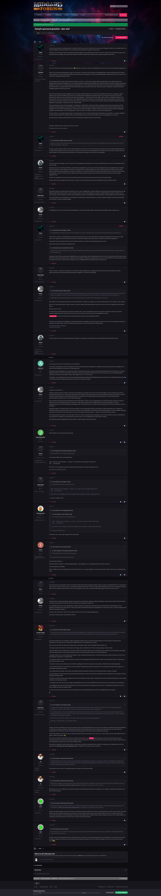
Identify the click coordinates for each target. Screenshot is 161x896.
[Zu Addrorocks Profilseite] (41, 363)
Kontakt (51, 886)
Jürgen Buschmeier (40, 437)
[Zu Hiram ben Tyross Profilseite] (41, 509)
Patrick (40, 167)
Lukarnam (40, 72)
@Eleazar (91, 738)
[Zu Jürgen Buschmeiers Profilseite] (41, 433)
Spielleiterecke (51, 33)
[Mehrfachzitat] (49, 61)
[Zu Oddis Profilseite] (41, 801)
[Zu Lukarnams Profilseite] (41, 68)
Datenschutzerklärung (44, 886)
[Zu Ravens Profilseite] (41, 584)
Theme (99, 886)
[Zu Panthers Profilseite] (41, 449)
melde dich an (81, 855)
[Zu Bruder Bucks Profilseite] (41, 191)
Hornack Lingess (41, 632)
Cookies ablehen (110, 892)
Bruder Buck (41, 195)
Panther (41, 453)
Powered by (122, 886)
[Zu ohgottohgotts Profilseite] (41, 270)
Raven (40, 589)
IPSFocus (103, 886)
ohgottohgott (40, 275)
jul (40, 761)
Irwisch (40, 549)
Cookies (55, 886)
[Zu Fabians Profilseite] (35, 33)
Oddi (40, 806)
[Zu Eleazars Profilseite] (41, 210)
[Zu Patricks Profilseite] (41, 163)
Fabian (38, 33)
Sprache (35, 886)
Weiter (40, 41)
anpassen (84, 892)
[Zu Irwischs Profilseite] (41, 545)
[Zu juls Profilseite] (41, 757)
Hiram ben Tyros (41, 513)
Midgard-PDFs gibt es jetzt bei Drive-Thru (44, 24)
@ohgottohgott (53, 316)
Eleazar (40, 214)
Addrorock (40, 368)
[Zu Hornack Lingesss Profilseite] (41, 628)
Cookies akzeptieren (122, 892)
